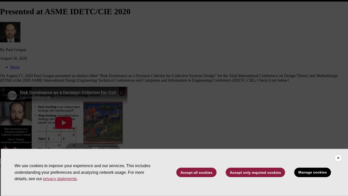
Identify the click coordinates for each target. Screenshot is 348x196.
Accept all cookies (196, 172)
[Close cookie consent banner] (338, 158)
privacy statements (60, 179)
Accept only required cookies (255, 172)
